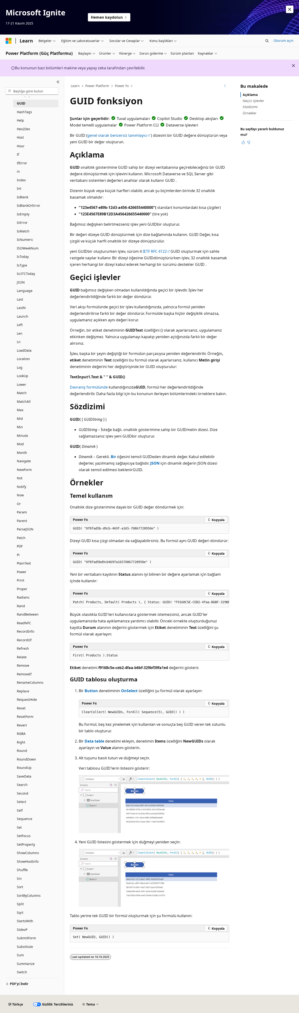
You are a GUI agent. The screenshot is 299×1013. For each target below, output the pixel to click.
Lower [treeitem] (21, 384)
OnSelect (129, 690)
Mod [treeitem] (20, 444)
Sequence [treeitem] (24, 819)
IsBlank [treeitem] (22, 197)
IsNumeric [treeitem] (25, 239)
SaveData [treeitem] (24, 776)
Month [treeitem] (22, 452)
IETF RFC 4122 (155, 251)
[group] (149, 602)
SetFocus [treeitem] (24, 836)
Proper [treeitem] (22, 589)
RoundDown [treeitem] (26, 759)
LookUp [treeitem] (22, 376)
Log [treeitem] (19, 367)
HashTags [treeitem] (24, 112)
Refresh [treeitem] (23, 648)
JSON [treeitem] (21, 282)
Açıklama (250, 94)
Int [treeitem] (19, 188)
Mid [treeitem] (20, 418)
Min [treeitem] (20, 427)
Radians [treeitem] (23, 597)
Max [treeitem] (20, 410)
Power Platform (97, 86)
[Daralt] (58, 82)
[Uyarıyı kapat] (289, 9)
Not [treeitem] (19, 478)
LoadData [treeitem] (24, 350)
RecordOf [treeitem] (24, 640)
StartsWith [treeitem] (25, 921)
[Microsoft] (9, 41)
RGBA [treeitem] (21, 733)
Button (91, 690)
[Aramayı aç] (267, 41)
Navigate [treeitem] (24, 461)
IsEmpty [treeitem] (23, 214)
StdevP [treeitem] (22, 929)
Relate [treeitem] (22, 657)
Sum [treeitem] (20, 955)
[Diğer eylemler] (225, 86)
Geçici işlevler (253, 100)
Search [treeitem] (22, 784)
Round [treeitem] (22, 750)
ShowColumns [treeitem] (28, 853)
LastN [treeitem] (21, 307)
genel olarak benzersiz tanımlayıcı (117, 135)
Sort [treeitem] (20, 887)
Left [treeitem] (20, 324)
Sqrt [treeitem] (20, 912)
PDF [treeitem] (20, 546)
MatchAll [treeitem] (24, 401)
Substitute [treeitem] (25, 946)
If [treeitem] (18, 154)
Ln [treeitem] (19, 342)
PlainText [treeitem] (24, 563)
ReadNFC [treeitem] (24, 623)
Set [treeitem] (19, 827)
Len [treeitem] (19, 333)
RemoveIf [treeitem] (24, 674)
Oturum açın (283, 40)
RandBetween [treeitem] (28, 614)
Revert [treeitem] (22, 725)
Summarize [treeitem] (26, 963)
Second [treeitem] (22, 793)
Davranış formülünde (89, 387)
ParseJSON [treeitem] (25, 529)
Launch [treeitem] (22, 316)
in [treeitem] (18, 171)
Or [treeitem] (19, 503)
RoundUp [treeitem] (24, 767)
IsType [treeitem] (22, 265)
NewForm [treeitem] (24, 469)
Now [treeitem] (20, 495)
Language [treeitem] (24, 290)
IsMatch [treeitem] (23, 231)
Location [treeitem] (23, 359)
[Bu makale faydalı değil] (249, 142)
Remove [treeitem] (23, 665)
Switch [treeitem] (22, 972)
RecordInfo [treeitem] (25, 631)
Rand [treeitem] (21, 606)
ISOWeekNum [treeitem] (28, 248)
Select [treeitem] (21, 801)
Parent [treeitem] (22, 521)
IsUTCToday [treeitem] (26, 273)
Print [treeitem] (20, 580)
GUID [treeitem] (21, 103)
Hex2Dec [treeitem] (23, 129)
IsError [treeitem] (22, 222)
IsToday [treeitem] (23, 256)
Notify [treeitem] (21, 486)
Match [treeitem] (22, 393)
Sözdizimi (250, 107)
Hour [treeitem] (21, 146)
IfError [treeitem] (22, 163)
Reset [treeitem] (21, 708)
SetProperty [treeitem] (26, 844)
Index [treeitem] (21, 180)
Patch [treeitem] (21, 538)
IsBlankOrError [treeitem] (28, 205)
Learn (75, 86)
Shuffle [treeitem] (22, 870)
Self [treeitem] (20, 810)
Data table (94, 741)
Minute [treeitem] (22, 435)
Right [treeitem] (21, 742)
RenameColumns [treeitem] (30, 682)
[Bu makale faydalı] (243, 142)
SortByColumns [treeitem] (29, 895)
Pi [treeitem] (18, 555)
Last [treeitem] (20, 299)
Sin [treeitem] (19, 878)
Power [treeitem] (21, 572)
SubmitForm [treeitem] (26, 938)
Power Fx (122, 86)
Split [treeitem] (20, 904)
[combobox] (32, 91)
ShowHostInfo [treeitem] (28, 861)
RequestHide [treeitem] (27, 699)
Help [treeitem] (20, 120)
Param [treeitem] (22, 512)
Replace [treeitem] (23, 691)
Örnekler (249, 113)
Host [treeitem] (20, 137)
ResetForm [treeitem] (25, 716)
